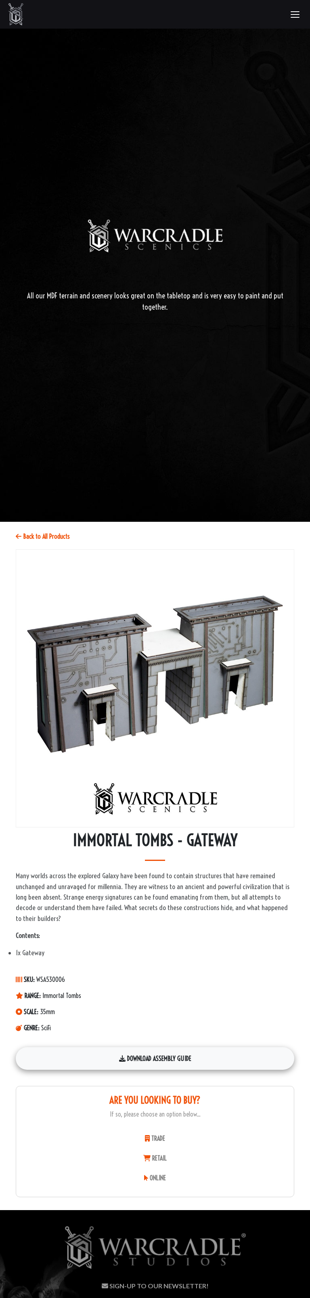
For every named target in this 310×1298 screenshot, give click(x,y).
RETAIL (159, 1158)
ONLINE (157, 1178)
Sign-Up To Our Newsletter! (158, 1286)
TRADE (157, 1138)
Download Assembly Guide (158, 1058)
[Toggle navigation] (294, 14)
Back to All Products (45, 536)
